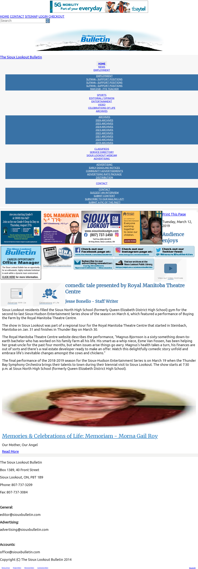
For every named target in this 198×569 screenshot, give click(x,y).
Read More (10, 451)
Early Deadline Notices (104, 167)
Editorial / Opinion (101, 98)
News (101, 66)
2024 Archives (104, 126)
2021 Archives (104, 136)
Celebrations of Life (101, 108)
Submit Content (104, 195)
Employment (101, 70)
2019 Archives (104, 142)
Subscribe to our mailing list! (104, 199)
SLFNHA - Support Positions (104, 79)
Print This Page (174, 214)
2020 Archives (104, 139)
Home (4, 16)
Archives (101, 111)
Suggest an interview (104, 192)
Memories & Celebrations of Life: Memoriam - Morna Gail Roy (80, 436)
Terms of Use (6, 567)
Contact (17, 16)
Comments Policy (42, 567)
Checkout (56, 16)
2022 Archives (104, 133)
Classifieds (101, 149)
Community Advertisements (104, 171)
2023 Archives (104, 130)
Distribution (104, 177)
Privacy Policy (17, 567)
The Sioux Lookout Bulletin (21, 57)
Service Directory (102, 152)
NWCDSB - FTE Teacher (104, 89)
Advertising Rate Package (104, 174)
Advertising (102, 158)
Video (101, 104)
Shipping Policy (29, 567)
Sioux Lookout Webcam (102, 155)
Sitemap (31, 16)
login (43, 16)
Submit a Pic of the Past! (104, 202)
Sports (101, 95)
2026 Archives (104, 120)
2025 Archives (104, 123)
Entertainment (101, 101)
